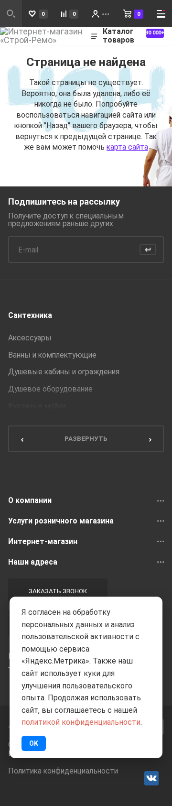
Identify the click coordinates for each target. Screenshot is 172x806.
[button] (21, 438)
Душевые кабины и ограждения (63, 372)
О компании (30, 500)
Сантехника (30, 315)
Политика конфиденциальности (63, 771)
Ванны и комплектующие (52, 355)
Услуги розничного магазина (61, 521)
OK (33, 743)
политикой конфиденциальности (81, 722)
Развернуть (86, 438)
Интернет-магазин (42, 541)
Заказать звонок (58, 591)
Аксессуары (30, 338)
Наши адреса (32, 562)
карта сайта (127, 147)
